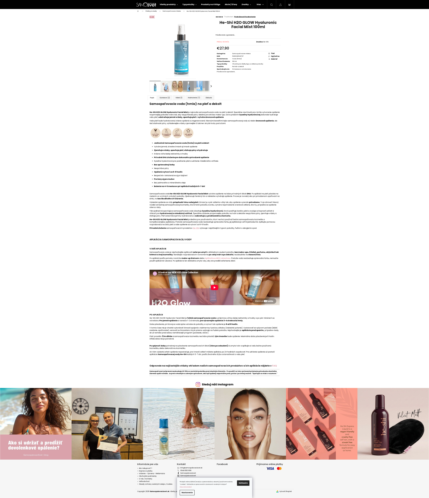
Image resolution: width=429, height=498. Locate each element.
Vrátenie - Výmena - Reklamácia (152, 473)
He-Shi (266, 42)
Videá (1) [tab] (179, 98)
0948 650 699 (185, 470)
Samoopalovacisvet (188, 473)
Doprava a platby (145, 471)
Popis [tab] (152, 98)
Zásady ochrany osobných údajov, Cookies (155, 484)
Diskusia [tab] (209, 98)
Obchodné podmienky (148, 476)
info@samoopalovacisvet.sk (191, 468)
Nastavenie (187, 492)
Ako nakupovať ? (145, 468)
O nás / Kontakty (145, 479)
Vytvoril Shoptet (285, 491)
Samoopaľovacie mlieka (241, 53)
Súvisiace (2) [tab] (165, 98)
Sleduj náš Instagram (217, 384)
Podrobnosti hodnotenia (244, 17)
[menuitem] (168, 4)
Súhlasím (243, 483)
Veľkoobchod (144, 481)
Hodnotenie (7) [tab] (194, 98)
